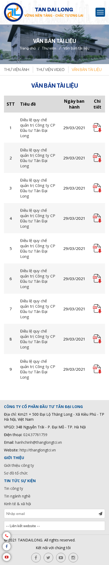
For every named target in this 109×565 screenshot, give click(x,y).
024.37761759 (35, 434)
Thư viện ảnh (16, 69)
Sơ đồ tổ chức (16, 473)
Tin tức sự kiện (20, 480)
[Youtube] (7, 557)
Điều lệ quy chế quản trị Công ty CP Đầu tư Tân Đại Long (37, 127)
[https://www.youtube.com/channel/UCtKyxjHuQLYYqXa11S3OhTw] (61, 557)
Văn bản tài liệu (87, 69)
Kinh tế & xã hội (17, 503)
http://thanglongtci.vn (38, 449)
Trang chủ (28, 48)
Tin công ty (13, 488)
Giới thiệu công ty (19, 465)
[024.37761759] (7, 536)
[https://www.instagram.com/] (73, 557)
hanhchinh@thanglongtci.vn (38, 442)
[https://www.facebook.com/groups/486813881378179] (36, 557)
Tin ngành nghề (17, 496)
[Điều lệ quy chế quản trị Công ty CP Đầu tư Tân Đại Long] (97, 127)
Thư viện (49, 48)
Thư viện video (50, 69)
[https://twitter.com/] (48, 557)
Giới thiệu (14, 457)
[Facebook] (7, 546)
